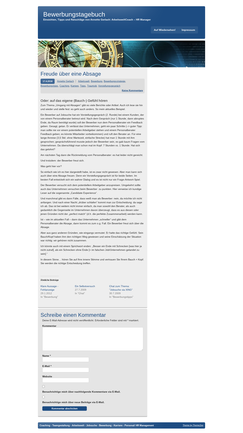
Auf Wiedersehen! (165, 29)
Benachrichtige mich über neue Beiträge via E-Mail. (73, 402)
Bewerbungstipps (49, 86)
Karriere (75, 86)
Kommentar (49, 325)
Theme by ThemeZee (193, 425)
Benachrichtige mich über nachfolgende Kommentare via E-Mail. (81, 391)
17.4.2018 (47, 81)
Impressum (188, 29)
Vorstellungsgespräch (109, 86)
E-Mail (46, 366)
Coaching (64, 86)
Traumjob (92, 86)
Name (46, 355)
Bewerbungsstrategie (114, 81)
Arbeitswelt (83, 81)
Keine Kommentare (132, 90)
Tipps (83, 86)
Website (47, 376)
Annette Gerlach (65, 81)
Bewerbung (96, 81)
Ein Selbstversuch (85, 286)
